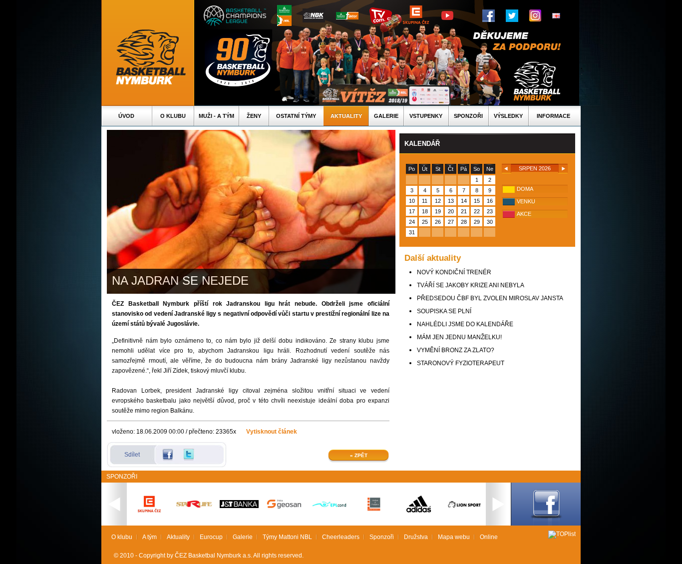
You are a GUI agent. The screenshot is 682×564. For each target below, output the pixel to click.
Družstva (416, 537)
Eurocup (211, 537)
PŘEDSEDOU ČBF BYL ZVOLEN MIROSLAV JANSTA (490, 298)
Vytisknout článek (271, 431)
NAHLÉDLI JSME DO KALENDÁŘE (465, 324)
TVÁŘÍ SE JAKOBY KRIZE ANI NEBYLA (470, 285)
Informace (553, 116)
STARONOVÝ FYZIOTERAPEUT (460, 363)
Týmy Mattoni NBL (287, 537)
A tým (149, 537)
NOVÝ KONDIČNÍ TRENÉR (454, 272)
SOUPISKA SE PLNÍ (444, 311)
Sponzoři (468, 116)
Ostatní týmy (296, 116)
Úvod (126, 116)
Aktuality (346, 116)
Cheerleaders (340, 537)
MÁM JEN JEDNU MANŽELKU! (459, 337)
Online (489, 537)
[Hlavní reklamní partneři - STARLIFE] (194, 505)
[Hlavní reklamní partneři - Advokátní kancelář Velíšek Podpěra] (373, 509)
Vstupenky (425, 116)
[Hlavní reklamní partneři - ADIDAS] (418, 511)
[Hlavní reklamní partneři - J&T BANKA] (239, 506)
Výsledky (508, 116)
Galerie (386, 116)
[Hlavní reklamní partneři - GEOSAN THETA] (284, 506)
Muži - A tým (216, 116)
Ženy (254, 116)
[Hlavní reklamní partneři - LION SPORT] (463, 509)
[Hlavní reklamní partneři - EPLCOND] (329, 515)
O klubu (173, 116)
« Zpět (358, 455)
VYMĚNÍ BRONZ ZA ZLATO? (455, 350)
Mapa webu (454, 537)
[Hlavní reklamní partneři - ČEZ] (149, 515)
